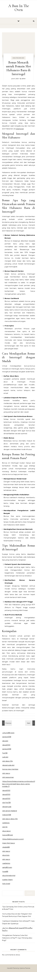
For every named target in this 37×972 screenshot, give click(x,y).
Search (29, 893)
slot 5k (4, 827)
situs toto (5, 855)
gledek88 (6, 847)
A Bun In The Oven (18, 7)
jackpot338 (6, 737)
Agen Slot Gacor (8, 843)
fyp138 (4, 753)
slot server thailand (9, 811)
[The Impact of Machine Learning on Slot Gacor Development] (30, 723)
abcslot (5, 741)
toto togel (6, 884)
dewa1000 (6, 745)
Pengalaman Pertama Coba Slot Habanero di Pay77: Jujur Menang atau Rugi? (17, 937)
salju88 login (7, 867)
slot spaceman (8, 777)
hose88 (5, 871)
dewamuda (6, 807)
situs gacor (6, 831)
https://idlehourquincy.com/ (13, 839)
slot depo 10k (7, 761)
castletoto (6, 863)
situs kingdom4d (8, 875)
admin (23, 78)
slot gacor (6, 773)
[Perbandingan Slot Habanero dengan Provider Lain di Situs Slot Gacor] (6, 723)
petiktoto (6, 823)
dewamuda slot (8, 765)
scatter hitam (7, 880)
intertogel (20, 129)
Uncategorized (18, 58)
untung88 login (8, 733)
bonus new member (10, 769)
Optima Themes (25, 968)
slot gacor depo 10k (10, 819)
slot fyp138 (6, 803)
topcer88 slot (7, 835)
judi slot (5, 757)
